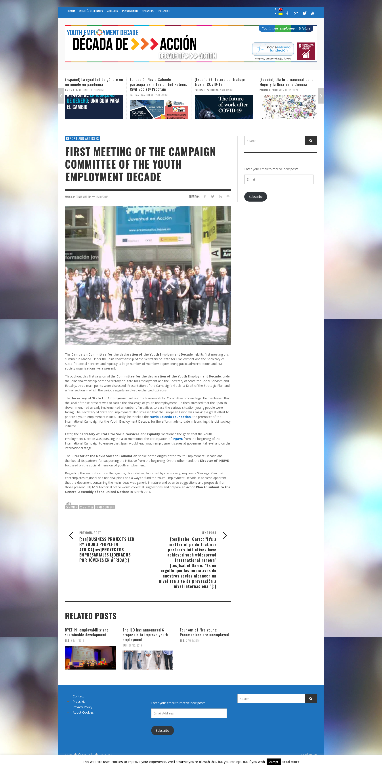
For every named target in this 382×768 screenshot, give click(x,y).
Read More (291, 761)
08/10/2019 (135, 645)
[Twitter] (304, 13)
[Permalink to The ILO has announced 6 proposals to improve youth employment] (147, 660)
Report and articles (82, 138)
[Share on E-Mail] (228, 196)
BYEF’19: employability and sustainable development (87, 632)
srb (67, 640)
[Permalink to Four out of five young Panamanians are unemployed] (205, 658)
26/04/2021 (162, 90)
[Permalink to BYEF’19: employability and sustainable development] (90, 658)
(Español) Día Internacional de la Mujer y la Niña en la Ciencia (222, 82)
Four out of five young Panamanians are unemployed (204, 632)
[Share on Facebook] (205, 196)
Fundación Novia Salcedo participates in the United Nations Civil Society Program (93, 84)
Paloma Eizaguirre (77, 95)
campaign (71, 507)
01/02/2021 (291, 95)
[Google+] (296, 13)
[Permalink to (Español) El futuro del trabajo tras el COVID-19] (159, 107)
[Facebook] (287, 13)
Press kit (79, 701)
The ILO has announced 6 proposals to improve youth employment (145, 634)
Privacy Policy (82, 707)
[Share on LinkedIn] (220, 196)
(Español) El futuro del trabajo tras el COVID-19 (155, 82)
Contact (78, 696)
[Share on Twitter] (213, 196)
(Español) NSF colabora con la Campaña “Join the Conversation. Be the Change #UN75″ (287, 84)
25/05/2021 (97, 95)
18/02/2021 (226, 90)
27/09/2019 (193, 640)
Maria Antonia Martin (78, 196)
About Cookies (83, 712)
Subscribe (256, 196)
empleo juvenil (105, 507)
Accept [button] (273, 762)
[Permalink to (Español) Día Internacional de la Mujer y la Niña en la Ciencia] (224, 107)
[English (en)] (281, 9)
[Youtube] (313, 13)
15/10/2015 (102, 196)
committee (86, 507)
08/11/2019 (77, 640)
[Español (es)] (281, 13)
